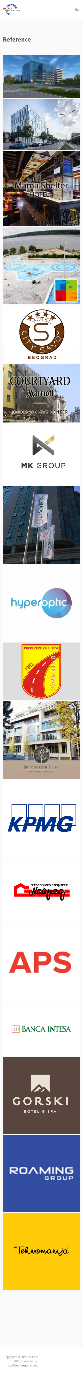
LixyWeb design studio (23, 1365)
